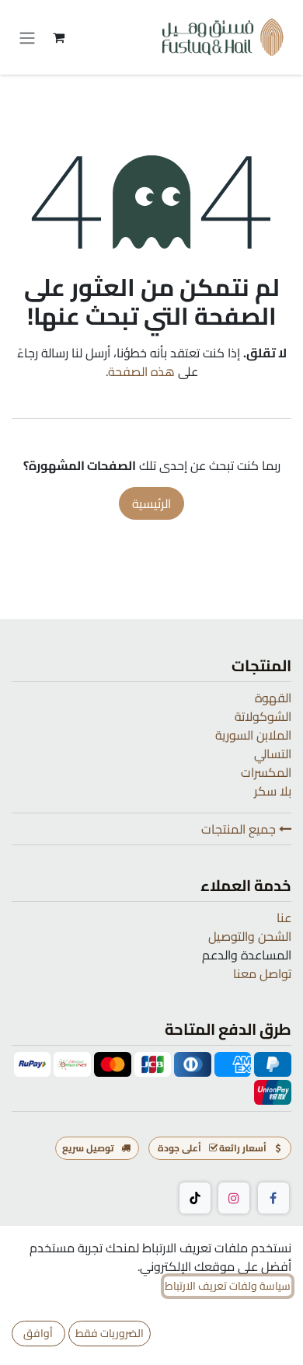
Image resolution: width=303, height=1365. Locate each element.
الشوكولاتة (263, 716)
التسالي (272, 753)
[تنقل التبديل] (27, 37)
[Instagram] (233, 1198)
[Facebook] (273, 1198)
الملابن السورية (253, 735)
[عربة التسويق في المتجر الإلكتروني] (58, 37)
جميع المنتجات (240, 829)
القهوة (273, 697)
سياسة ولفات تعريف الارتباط (228, 1286)
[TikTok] (195, 1198)
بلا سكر (272, 791)
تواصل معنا (262, 973)
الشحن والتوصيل (249, 936)
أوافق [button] (38, 1333)
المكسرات (266, 772)
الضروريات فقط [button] (109, 1333)
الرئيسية (151, 503)
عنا (284, 917)
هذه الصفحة (141, 371)
